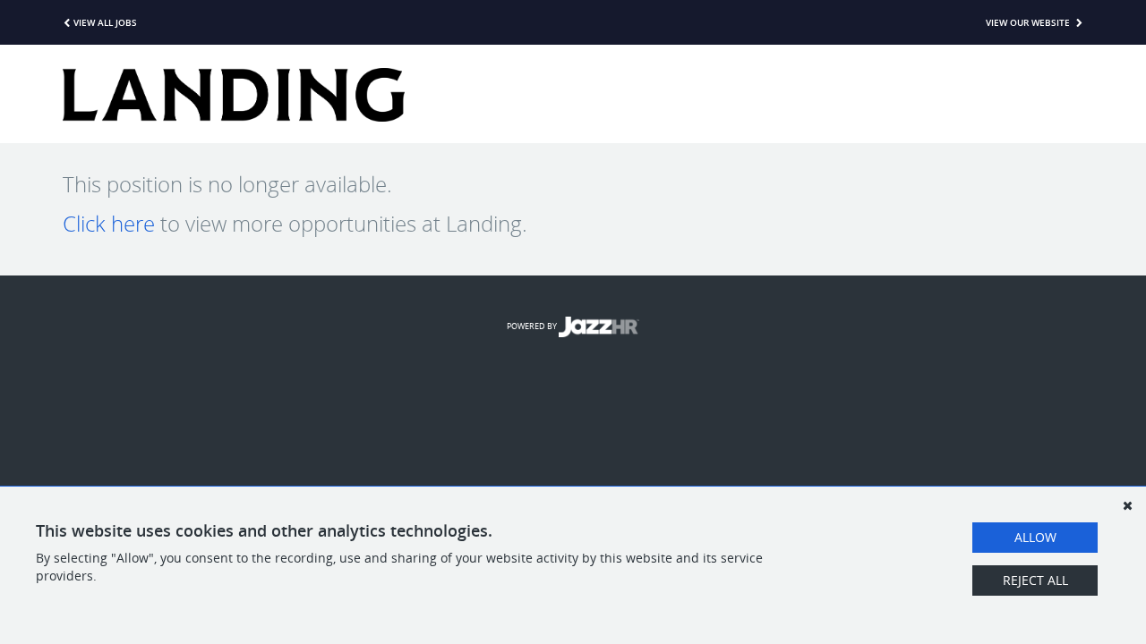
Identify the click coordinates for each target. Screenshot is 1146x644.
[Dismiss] (1127, 505)
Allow (1035, 537)
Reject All (1035, 580)
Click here (109, 223)
